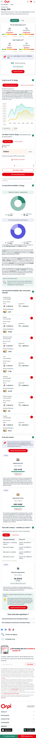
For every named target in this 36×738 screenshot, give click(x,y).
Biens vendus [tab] (7, 141)
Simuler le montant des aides (18, 607)
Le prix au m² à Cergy (10, 80)
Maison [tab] (6, 535)
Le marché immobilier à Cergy (13, 185)
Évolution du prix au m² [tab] (10, 85)
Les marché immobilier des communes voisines (16, 292)
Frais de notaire (8, 437)
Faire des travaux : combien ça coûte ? (16, 527)
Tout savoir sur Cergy (18, 170)
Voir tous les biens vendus (18, 174)
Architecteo (14, 560)
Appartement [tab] (15, 535)
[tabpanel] (18, 49)
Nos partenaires (5, 715)
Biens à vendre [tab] (18, 141)
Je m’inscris (30, 664)
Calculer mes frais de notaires (18, 450)
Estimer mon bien (18, 71)
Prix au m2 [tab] (14, 20)
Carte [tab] (22, 20)
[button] (18, 618)
